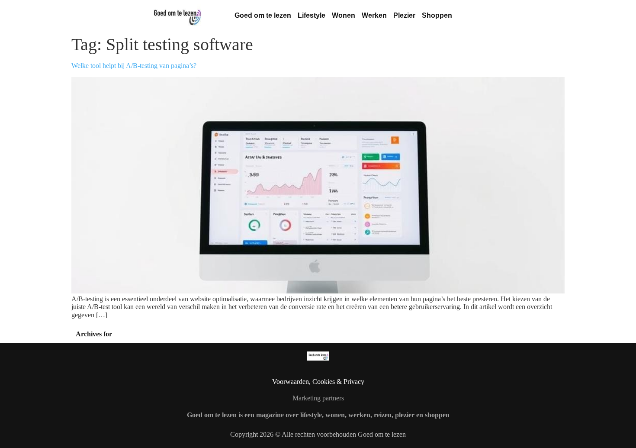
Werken (374, 15)
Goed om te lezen (262, 15)
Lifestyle (311, 15)
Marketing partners (318, 398)
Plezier (404, 15)
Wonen (343, 15)
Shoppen (437, 15)
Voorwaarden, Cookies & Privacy (318, 381)
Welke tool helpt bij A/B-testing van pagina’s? (133, 65)
